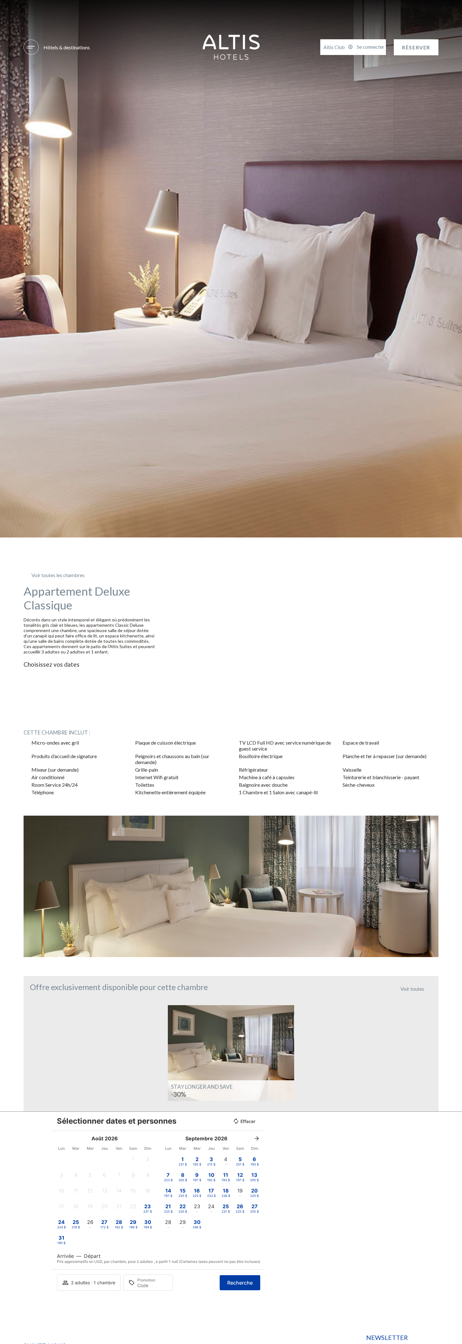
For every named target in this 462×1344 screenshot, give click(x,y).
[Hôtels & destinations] (31, 47)
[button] (30, 886)
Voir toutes (412, 989)
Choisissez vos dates (52, 664)
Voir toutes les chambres (58, 575)
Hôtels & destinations (66, 47)
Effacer (247, 1121)
